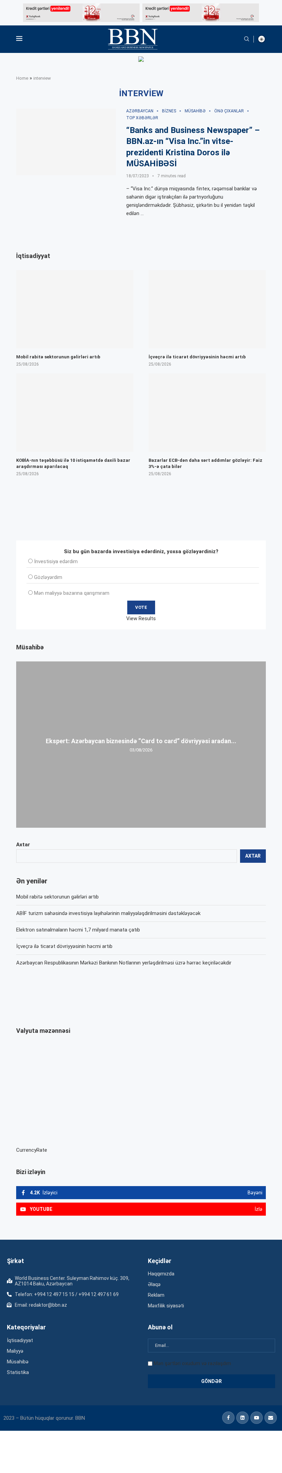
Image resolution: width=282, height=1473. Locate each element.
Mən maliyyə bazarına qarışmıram (71, 593)
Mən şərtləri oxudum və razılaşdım (192, 1363)
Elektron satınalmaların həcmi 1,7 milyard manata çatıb (78, 930)
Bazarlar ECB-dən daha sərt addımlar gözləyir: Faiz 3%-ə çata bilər (205, 463)
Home (22, 78)
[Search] (246, 39)
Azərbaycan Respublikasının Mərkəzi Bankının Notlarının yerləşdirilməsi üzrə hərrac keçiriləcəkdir (123, 963)
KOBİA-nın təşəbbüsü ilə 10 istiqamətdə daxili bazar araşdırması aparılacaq (73, 463)
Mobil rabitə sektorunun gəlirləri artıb (57, 897)
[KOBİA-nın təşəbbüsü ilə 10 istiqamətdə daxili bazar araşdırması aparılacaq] (74, 412)
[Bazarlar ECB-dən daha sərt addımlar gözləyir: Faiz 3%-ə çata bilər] (207, 412)
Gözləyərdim (48, 577)
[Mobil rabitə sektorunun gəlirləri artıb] (74, 309)
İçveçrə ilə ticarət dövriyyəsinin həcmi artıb (64, 946)
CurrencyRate (31, 1150)
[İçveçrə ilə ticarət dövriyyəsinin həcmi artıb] (207, 309)
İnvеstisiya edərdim (56, 561)
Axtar (23, 844)
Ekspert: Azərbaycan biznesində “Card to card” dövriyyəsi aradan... (141, 741)
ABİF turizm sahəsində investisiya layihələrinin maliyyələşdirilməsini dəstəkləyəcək (108, 913)
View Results (141, 618)
